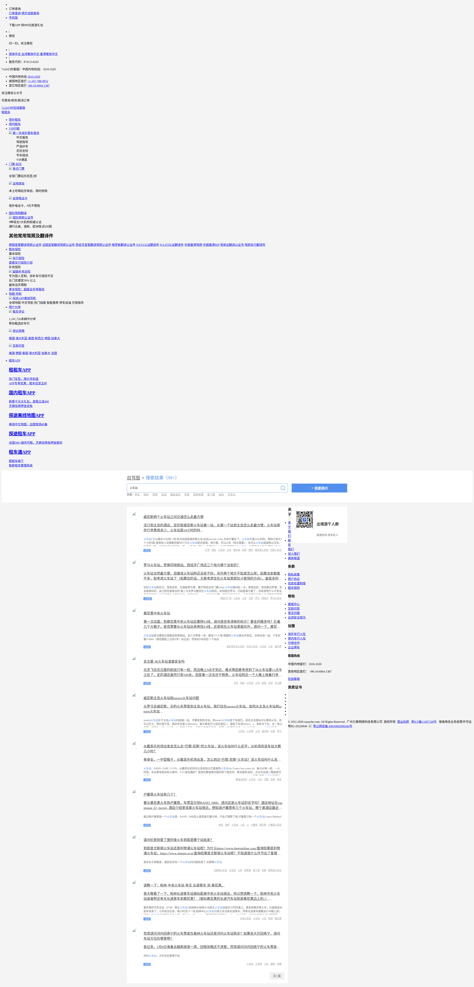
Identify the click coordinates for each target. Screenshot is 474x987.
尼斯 (244, 550)
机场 (279, 779)
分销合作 (294, 643)
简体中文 (15, 54)
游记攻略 (18, 330)
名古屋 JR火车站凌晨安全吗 (164, 661)
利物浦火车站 (274, 870)
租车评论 (18, 311)
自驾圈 (133, 477)
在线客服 (294, 678)
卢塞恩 (254, 825)
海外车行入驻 (297, 634)
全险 (221, 494)
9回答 (147, 647)
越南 (273, 964)
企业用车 (294, 647)
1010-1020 (33, 76)
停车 (137, 494)
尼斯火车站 (275, 550)
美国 (12, 338)
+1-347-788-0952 (37, 81)
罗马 (257, 598)
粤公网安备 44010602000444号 (332, 726)
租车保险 (15, 249)
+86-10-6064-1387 (38, 85)
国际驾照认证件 (23, 217)
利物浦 (247, 870)
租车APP (14, 360)
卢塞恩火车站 (274, 825)
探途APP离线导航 (24, 298)
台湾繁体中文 (30, 54)
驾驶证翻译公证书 (232, 244)
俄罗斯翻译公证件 (124, 244)
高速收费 (198, 494)
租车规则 (294, 587)
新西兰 (39, 338)
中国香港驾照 (193, 244)
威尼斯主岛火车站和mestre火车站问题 (171, 698)
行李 (207, 550)
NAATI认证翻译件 (172, 244)
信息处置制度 (297, 583)
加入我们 (294, 553)
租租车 (5, 112)
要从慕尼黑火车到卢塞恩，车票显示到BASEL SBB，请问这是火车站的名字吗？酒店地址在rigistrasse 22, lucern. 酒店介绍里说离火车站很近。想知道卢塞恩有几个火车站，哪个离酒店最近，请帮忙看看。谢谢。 (212, 808)
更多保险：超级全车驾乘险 (26, 289)
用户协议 (294, 579)
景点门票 (18, 168)
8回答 (147, 550)
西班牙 (265, 598)
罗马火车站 (275, 598)
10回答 (147, 598)
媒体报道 (294, 558)
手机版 (13, 17)
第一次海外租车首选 (26, 133)
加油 (163, 494)
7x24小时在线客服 (13, 107)
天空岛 (231, 494)
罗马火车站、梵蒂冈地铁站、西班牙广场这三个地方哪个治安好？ (191, 565)
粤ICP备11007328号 (424, 721)
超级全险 (175, 494)
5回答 (147, 780)
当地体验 (18, 183)
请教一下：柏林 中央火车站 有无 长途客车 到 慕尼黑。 (184, 885)
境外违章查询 (30, 13)
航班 (264, 683)
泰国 (31, 338)
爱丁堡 (211, 494)
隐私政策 (294, 574)
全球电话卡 (20, 198)
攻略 (279, 964)
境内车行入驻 (297, 638)
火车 (229, 550)
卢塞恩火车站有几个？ (160, 794)
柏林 (270, 918)
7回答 (147, 731)
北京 (270, 683)
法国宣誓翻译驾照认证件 (58, 244)
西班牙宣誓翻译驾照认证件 (93, 244)
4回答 (147, 870)
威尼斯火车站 (261, 550)
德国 (47, 338)
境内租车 (15, 124)
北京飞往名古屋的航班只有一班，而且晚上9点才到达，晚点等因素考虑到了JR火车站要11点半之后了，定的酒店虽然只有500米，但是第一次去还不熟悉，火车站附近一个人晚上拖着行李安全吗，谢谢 (212, 675)
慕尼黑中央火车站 (156, 613)
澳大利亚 (21, 338)
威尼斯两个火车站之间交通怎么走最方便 (173, 517)
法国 (54, 353)
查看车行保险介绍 (21, 262)
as (248, 825)
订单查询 (15, 13)
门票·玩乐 (15, 164)
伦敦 (186, 494)
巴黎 (266, 779)
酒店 (214, 550)
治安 (251, 598)
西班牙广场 (225, 598)
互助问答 (18, 345)
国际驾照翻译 (18, 213)
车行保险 (18, 258)
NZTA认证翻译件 (147, 244)
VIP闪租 (14, 128)
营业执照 (403, 721)
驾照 (155, 494)
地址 (221, 825)
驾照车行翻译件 (255, 244)
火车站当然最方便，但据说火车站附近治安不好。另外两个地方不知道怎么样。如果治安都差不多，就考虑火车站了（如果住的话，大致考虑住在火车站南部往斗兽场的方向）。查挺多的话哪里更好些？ (212, 578)
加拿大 (55, 338)
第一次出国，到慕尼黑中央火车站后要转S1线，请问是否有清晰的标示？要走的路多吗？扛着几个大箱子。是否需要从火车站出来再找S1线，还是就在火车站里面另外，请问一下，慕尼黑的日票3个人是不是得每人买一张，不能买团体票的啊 (211, 627)
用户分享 (15, 307)
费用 (250, 550)
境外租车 (15, 119)
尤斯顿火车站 (220, 870)
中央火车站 (252, 646)
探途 (146, 494)
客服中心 (294, 604)
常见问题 (294, 613)
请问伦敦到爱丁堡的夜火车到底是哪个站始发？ (178, 840)
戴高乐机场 (241, 779)
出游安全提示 (297, 617)
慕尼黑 (278, 646)
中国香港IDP (211, 244)
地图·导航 (15, 293)
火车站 (221, 550)
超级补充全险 (21, 271)
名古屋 (278, 683)
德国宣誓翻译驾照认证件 (25, 244)
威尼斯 (236, 550)
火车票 (250, 731)
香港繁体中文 (49, 54)
